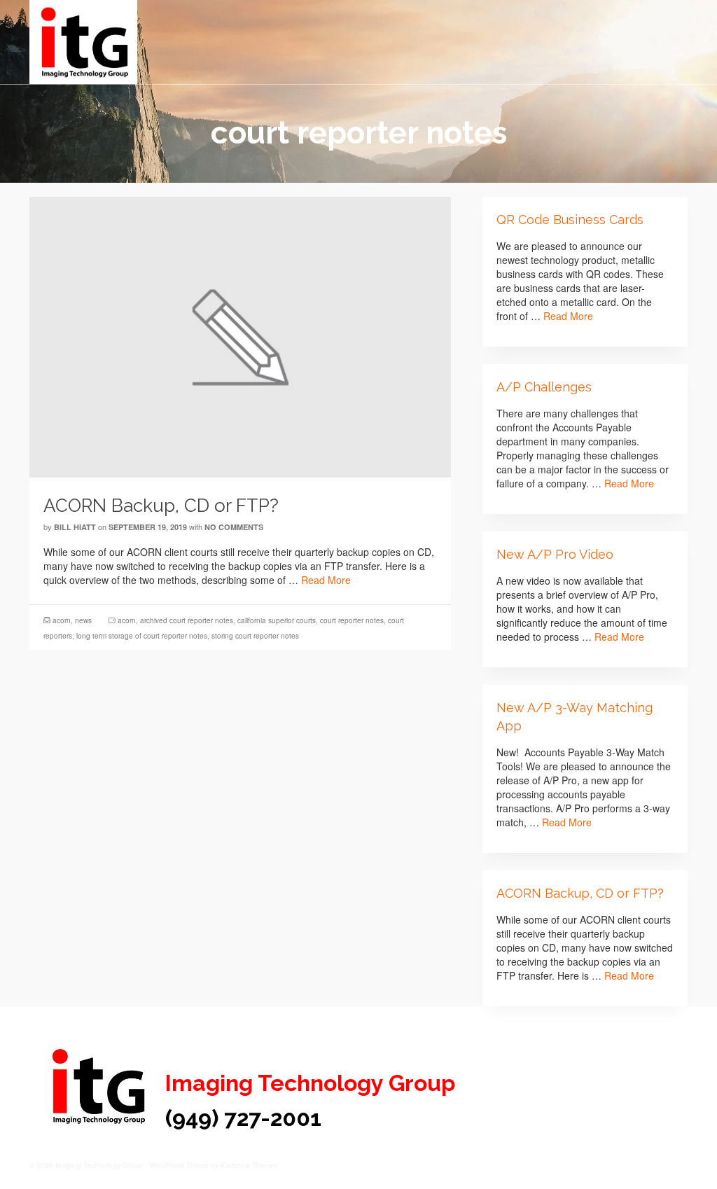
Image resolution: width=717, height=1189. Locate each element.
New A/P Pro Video (554, 554)
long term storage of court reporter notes (141, 636)
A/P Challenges (544, 387)
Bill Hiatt (75, 527)
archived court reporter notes (186, 620)
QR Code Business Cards (569, 219)
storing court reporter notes (255, 636)
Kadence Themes (249, 1165)
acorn (62, 620)
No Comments (233, 527)
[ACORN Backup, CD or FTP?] (240, 335)
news (83, 620)
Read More (326, 580)
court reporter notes (352, 620)
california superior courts (276, 620)
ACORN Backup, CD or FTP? (580, 893)
